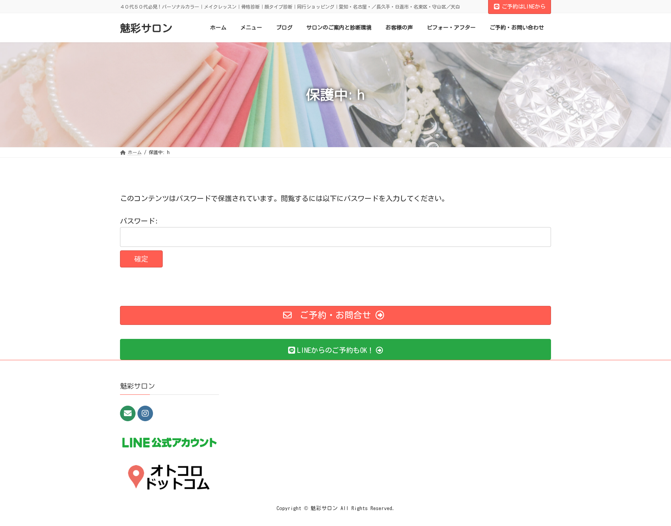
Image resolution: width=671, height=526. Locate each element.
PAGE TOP (649, 502)
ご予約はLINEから (524, 6)
